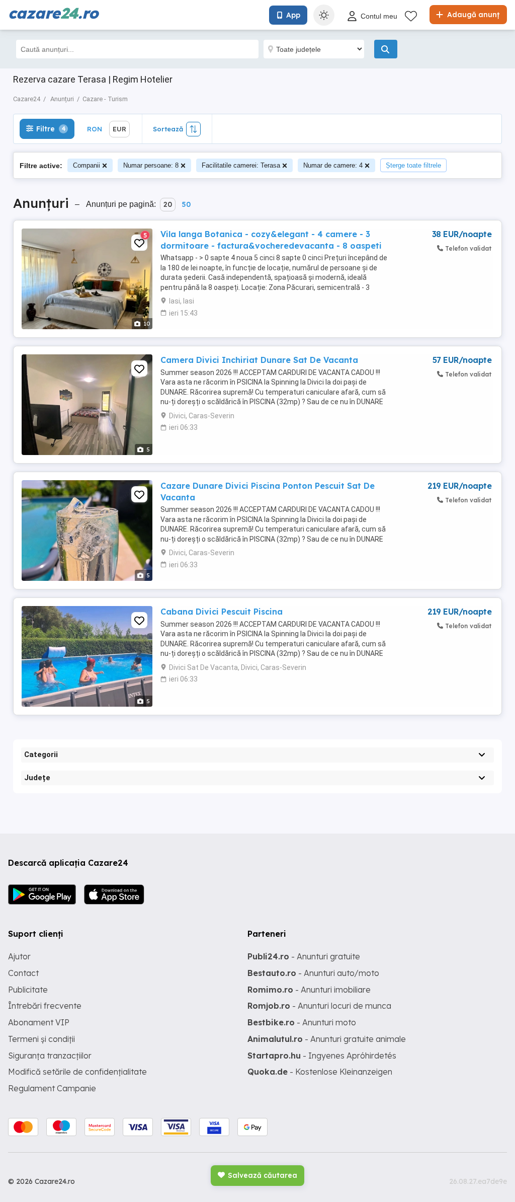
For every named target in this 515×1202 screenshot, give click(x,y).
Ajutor (19, 956)
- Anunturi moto (301, 1022)
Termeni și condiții (41, 1039)
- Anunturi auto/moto (313, 973)
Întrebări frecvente (44, 1006)
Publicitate (28, 990)
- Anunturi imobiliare (309, 990)
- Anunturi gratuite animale (326, 1039)
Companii (86, 165)
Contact (23, 973)
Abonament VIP (38, 1022)
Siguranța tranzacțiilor (50, 1055)
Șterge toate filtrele (413, 165)
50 (186, 204)
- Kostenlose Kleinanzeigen (319, 1072)
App (293, 15)
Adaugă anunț (472, 14)
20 (167, 204)
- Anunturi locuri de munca (319, 1006)
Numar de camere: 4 (333, 165)
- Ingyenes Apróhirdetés (321, 1055)
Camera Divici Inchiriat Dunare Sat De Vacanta (259, 360)
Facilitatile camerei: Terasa (241, 165)
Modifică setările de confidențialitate (77, 1072)
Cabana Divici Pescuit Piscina (221, 612)
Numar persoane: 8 (151, 165)
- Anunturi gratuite (303, 956)
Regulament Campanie (52, 1088)
